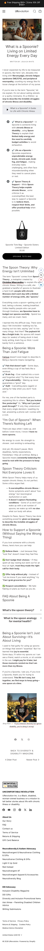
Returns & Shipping (11, 836)
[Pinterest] (20, 809)
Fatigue (5, 357)
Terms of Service (10, 832)
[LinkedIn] (30, 809)
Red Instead (7, 867)
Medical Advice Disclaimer (12, 928)
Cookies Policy (25, 924)
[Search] (34, 11)
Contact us (7, 828)
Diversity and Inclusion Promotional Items (21, 898)
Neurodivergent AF (11, 871)
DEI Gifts (6, 894)
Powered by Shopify (27, 941)
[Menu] (4, 11)
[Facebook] (3, 809)
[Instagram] (14, 809)
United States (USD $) (11, 935)
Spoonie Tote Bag (22, 256)
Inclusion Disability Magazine (15, 891)
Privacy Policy (23, 921)
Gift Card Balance (10, 840)
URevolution (13, 941)
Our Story (6, 821)
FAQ (4, 825)
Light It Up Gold (9, 863)
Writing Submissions (11, 909)
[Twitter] (25, 809)
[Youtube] (9, 809)
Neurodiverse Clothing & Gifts (16, 859)
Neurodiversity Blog (11, 878)
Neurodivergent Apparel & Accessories (20, 874)
